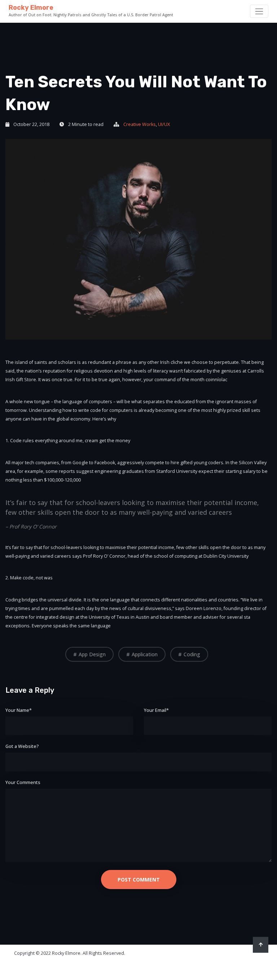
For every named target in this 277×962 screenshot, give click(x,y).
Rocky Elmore (31, 8)
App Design (92, 654)
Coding (192, 654)
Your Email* (156, 710)
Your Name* (18, 710)
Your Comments (22, 782)
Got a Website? (22, 746)
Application (145, 654)
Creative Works (139, 124)
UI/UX (164, 124)
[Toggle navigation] (259, 11)
